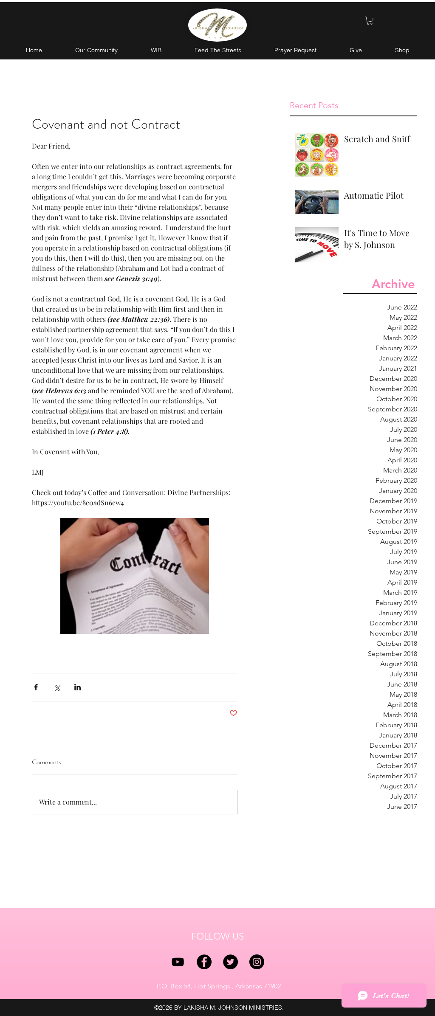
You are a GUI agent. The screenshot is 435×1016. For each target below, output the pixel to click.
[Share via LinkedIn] (77, 687)
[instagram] (256, 961)
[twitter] (230, 961)
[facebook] (204, 961)
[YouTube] (177, 961)
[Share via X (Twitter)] (57, 687)
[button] (370, 21)
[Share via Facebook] (36, 687)
